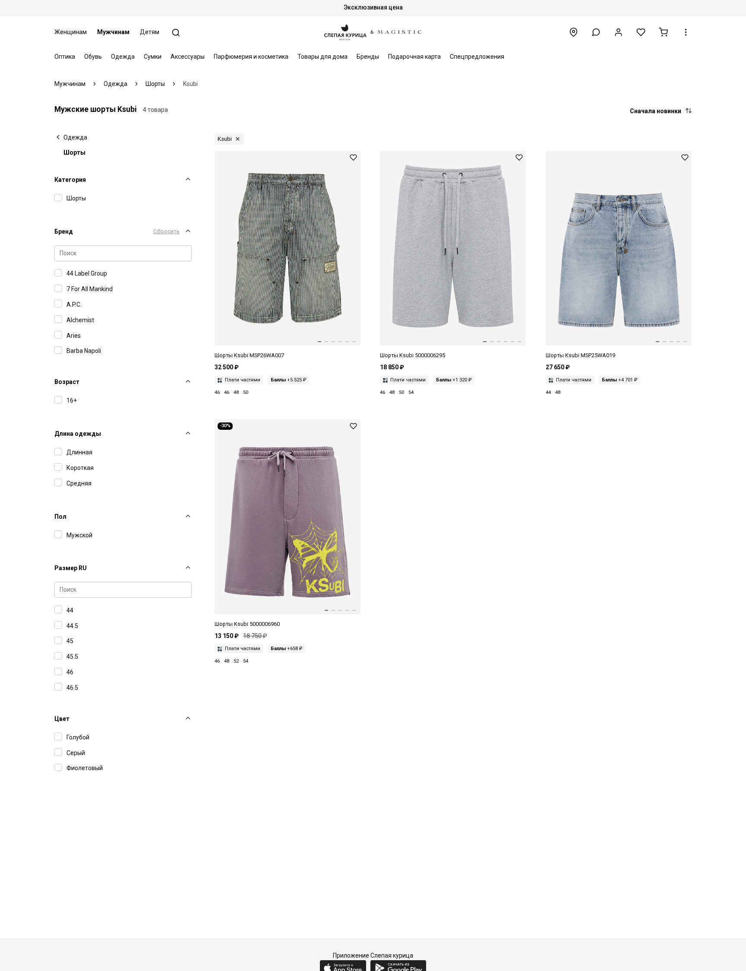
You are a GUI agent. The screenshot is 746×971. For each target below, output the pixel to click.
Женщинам (70, 32)
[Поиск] (175, 32)
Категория (70, 179)
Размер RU (70, 568)
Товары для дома (322, 56)
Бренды (368, 56)
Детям (149, 32)
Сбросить (166, 231)
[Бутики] (573, 32)
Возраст (66, 381)
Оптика (64, 56)
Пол (60, 516)
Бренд (63, 231)
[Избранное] (640, 32)
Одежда (123, 56)
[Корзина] (663, 32)
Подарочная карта (414, 56)
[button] (596, 32)
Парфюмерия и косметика (251, 56)
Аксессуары (188, 56)
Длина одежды (77, 433)
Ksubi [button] (225, 139)
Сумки (152, 56)
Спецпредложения (477, 56)
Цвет (62, 718)
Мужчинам (113, 32)
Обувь (93, 56)
